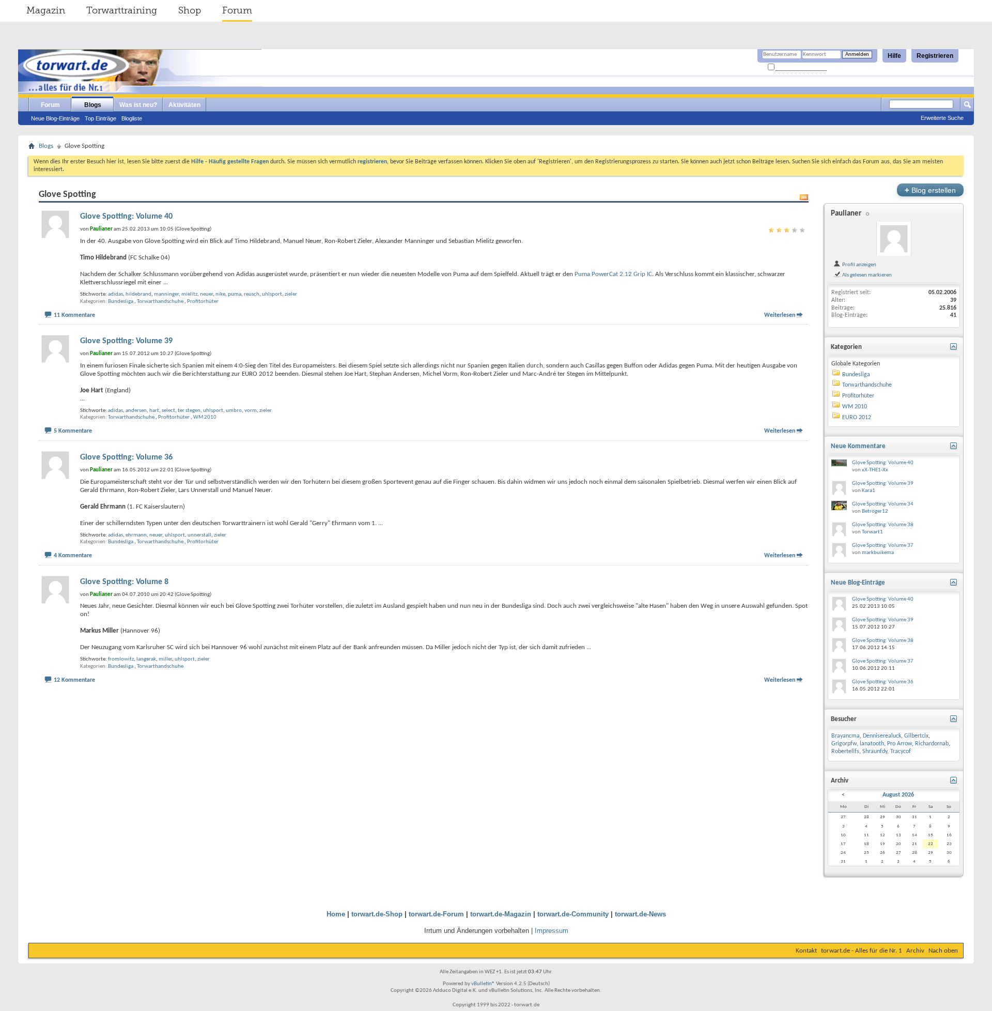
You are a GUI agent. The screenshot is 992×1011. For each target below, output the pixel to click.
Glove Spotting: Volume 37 (882, 545)
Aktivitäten (184, 105)
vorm (250, 410)
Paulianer (846, 214)
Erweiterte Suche (942, 118)
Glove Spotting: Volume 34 (882, 504)
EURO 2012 (856, 418)
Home (336, 914)
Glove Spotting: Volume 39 (126, 341)
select (168, 410)
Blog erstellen (930, 190)
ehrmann (136, 535)
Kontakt (806, 950)
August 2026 (898, 795)
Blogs (92, 105)
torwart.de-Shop (376, 914)
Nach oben (943, 950)
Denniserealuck (882, 736)
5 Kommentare (73, 431)
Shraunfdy (874, 751)
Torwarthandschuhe (160, 301)
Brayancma (845, 736)
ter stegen (189, 410)
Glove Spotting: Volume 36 (126, 457)
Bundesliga (120, 301)
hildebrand (138, 294)
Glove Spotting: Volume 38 (882, 525)
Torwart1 (872, 532)
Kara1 (868, 491)
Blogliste (131, 118)
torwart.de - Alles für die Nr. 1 (861, 950)
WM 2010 (204, 417)
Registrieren (935, 55)
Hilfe (894, 55)
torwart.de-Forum (436, 914)
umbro (234, 410)
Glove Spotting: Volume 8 (124, 582)
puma (234, 294)
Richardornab (932, 744)
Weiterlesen (779, 315)
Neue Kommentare (858, 446)
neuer (206, 294)
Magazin (45, 10)
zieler (291, 294)
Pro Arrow (899, 744)
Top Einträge (100, 118)
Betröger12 (875, 511)
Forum (237, 10)
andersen (136, 410)
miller (165, 659)
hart (154, 410)
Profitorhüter (203, 301)
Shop (189, 10)
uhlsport (272, 294)
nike (220, 294)
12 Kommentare (74, 680)
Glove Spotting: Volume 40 (126, 216)
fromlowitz (121, 659)
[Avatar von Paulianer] (894, 239)
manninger (166, 294)
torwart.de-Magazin (500, 914)
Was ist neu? (138, 105)
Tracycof (900, 751)
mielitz (189, 294)
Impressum (551, 931)
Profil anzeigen (858, 265)
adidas (115, 294)
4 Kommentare (73, 556)
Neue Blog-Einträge (55, 118)
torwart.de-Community (573, 914)
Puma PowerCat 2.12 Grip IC (613, 274)
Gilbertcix (916, 736)
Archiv (915, 950)
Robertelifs (845, 751)
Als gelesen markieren (866, 275)
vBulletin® (483, 984)
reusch (251, 294)
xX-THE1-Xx (875, 470)
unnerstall (199, 535)
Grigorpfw (844, 744)
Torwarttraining (121, 10)
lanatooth (872, 744)
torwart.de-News (640, 914)
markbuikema (878, 553)
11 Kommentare (74, 315)
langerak (146, 659)
